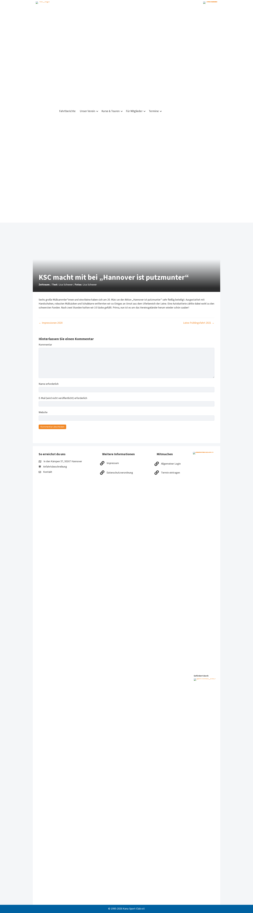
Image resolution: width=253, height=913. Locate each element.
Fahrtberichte (67, 111)
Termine (154, 111)
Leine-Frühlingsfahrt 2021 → (198, 323)
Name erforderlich (49, 384)
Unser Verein (87, 111)
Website (43, 412)
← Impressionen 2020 (51, 323)
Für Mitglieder (134, 111)
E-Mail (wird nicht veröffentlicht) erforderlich (63, 398)
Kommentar (45, 345)
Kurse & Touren (110, 111)
